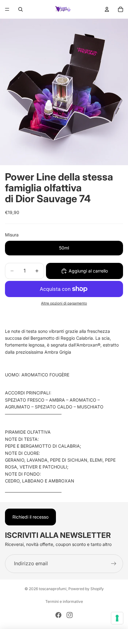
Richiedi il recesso (30, 517)
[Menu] (7, 9)
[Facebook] (58, 615)
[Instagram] (69, 615)
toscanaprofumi (52, 588)
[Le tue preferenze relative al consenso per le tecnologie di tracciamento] (117, 618)
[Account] (107, 9)
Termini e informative (64, 601)
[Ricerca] (20, 9)
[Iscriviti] (113, 563)
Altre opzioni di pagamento (64, 303)
